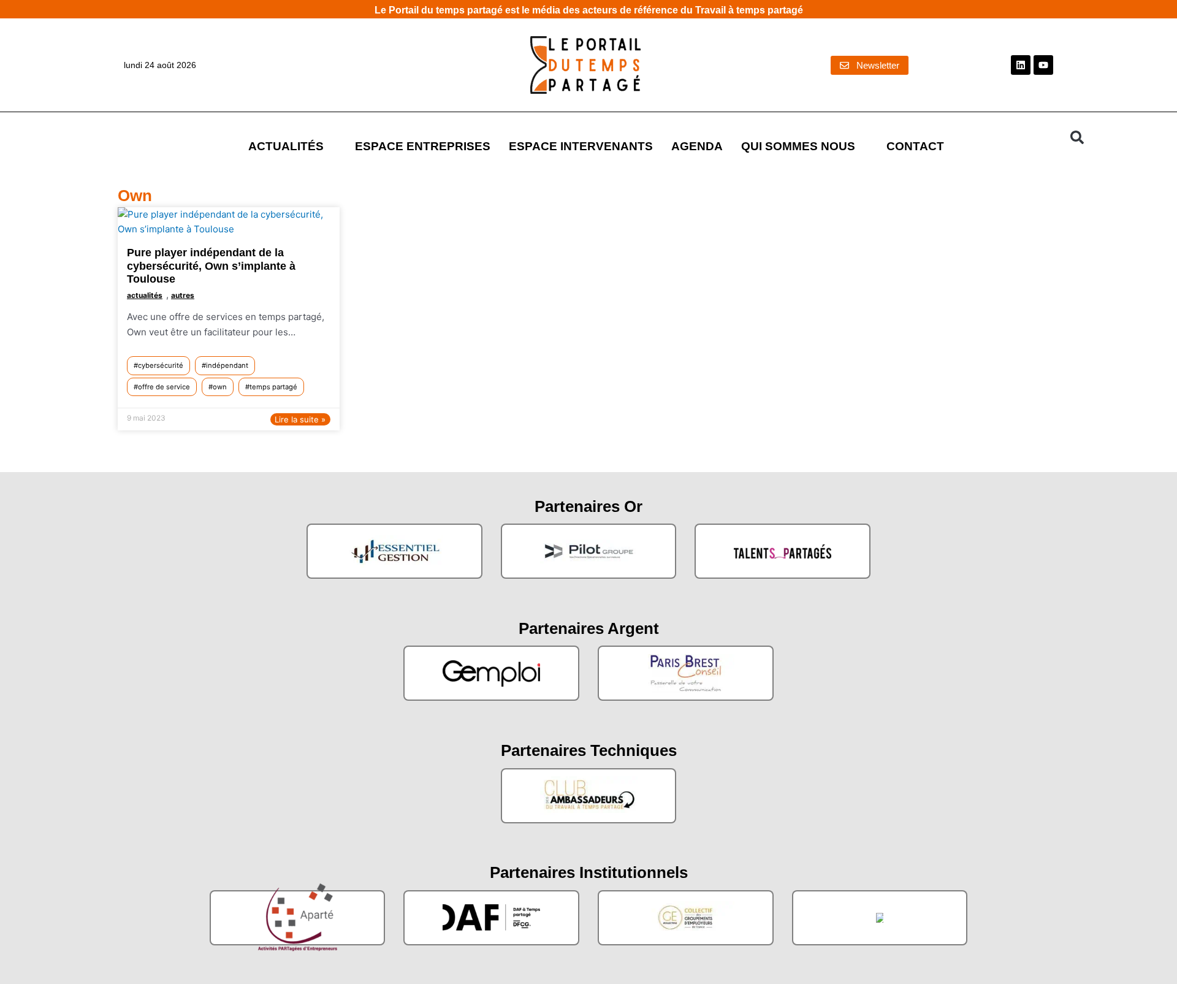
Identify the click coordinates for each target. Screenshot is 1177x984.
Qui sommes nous (798, 146)
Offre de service (164, 387)
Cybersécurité (160, 365)
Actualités (286, 146)
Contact (915, 146)
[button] (1077, 137)
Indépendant (227, 365)
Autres (182, 295)
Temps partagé (273, 387)
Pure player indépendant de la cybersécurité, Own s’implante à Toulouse (211, 265)
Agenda (697, 146)
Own (220, 387)
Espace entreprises (422, 146)
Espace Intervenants (581, 146)
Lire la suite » (300, 419)
